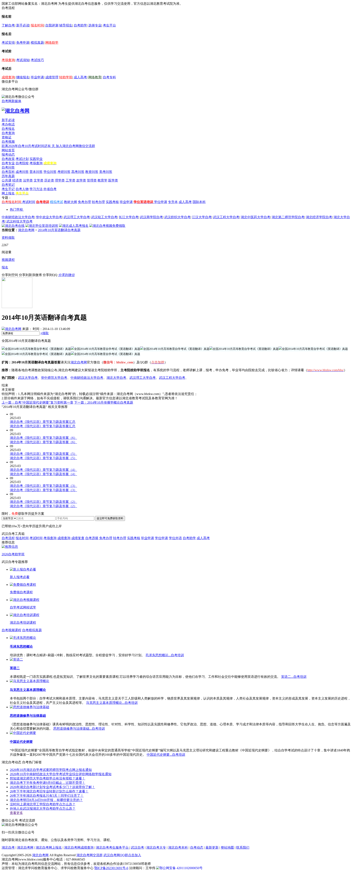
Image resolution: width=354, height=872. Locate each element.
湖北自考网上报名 (49, 847)
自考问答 (8, 167)
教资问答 (91, 171)
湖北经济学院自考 (319, 217)
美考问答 (105, 171)
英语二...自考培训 (293, 676)
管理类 (92, 180)
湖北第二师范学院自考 (288, 217)
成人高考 (80, 77)
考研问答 (63, 171)
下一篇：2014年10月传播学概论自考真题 (103, 402)
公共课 (6, 180)
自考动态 (196, 847)
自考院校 (22, 163)
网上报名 (8, 193)
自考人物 (22, 189)
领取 (44, 333)
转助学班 (65, 77)
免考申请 (22, 42)
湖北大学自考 (116, 377)
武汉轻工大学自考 (104, 217)
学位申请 (160, 202)
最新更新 (212, 847)
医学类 (113, 180)
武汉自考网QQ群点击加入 (122, 855)
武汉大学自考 (28, 377)
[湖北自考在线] (13, 225)
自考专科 (109, 77)
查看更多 (16, 813)
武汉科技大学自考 (19, 221)
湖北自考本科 (178, 847)
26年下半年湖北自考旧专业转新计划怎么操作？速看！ (49, 791)
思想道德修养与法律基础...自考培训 (79, 728)
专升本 (173, 202)
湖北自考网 (26, 230)
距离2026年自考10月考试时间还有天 (29, 146)
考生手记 (8, 189)
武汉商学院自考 (151, 217)
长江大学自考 (128, 217)
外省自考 (50, 189)
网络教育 (94, 77)
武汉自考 (137, 847)
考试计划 (22, 159)
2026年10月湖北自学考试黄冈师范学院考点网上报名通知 (51, 770)
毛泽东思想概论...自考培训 (164, 655)
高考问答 (77, 171)
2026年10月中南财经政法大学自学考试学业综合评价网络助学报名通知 (60, 774)
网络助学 (51, 42)
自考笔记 (8, 184)
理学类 (60, 180)
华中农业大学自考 (49, 217)
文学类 (38, 180)
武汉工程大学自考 (226, 217)
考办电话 (8, 124)
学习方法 (36, 189)
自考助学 (80, 25)
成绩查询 (8, 77)
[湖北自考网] (16, 110)
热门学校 (16, 209)
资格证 (6, 137)
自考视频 (8, 141)
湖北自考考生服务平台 (112, 847)
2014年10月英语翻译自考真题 (59, 230)
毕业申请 (37, 77)
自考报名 (8, 128)
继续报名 (22, 77)
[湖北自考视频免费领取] (107, 225)
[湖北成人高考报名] (73, 225)
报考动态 (8, 154)
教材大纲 (70, 202)
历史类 (49, 180)
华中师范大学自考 (54, 377)
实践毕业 (36, 159)
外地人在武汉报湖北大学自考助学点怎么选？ (42, 808)
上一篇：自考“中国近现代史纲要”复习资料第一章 (37, 402)
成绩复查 (77, 538)
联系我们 (242, 847)
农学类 (81, 180)
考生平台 (109, 25)
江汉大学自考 (202, 217)
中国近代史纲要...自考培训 (166, 754)
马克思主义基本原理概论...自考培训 (112, 702)
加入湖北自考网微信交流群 (75, 146)
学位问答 (50, 171)
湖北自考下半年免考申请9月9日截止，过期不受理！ (47, 782)
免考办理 (84, 202)
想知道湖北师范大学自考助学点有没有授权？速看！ (47, 778)
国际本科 (199, 202)
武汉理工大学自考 (77, 217)
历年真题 (8, 176)
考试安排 (8, 42)
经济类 (17, 180)
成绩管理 (51, 77)
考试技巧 (37, 60)
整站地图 (227, 847)
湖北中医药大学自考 (255, 217)
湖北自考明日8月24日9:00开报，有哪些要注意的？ (46, 800)
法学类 (28, 180)
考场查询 (8, 60)
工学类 (70, 180)
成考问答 (22, 171)
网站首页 (8, 150)
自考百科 (8, 171)
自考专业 (8, 163)
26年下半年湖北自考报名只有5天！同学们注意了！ (47, 795)
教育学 (102, 180)
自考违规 (91, 538)
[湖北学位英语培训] (41, 225)
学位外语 (175, 538)
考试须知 (22, 60)
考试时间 (28, 202)
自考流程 (8, 538)
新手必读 (22, 25)
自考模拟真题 (32, 630)
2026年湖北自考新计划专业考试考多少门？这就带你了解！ (52, 787)
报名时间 (37, 25)
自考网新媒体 (11, 101)
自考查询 (8, 133)
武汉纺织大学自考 (177, 217)
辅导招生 (65, 25)
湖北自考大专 (156, 847)
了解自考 (8, 25)
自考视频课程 (11, 630)
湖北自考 (8, 847)
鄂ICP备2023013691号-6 (111, 868)
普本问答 (36, 171)
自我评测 (51, 25)
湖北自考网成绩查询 (79, 847)
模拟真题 (37, 42)
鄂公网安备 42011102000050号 (181, 868)
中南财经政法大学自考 (18, 217)
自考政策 (8, 159)
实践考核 (112, 202)
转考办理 (98, 202)
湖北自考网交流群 (89, 855)
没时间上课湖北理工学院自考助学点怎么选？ (42, 804)
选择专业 (94, 25)
